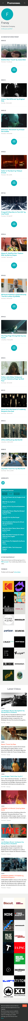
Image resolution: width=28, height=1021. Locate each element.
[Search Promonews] (25, 3)
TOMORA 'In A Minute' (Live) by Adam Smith (13, 809)
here (2, 1018)
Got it (24, 1005)
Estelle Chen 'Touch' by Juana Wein (13, 60)
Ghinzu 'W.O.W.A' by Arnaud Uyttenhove (13, 506)
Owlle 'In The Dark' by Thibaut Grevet (11, 172)
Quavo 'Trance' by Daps (8, 744)
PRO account (4, 562)
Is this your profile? (6, 29)
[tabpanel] (14, 524)
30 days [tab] (10, 493)
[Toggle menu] (3, 3)
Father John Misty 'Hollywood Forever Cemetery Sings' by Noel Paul (12, 379)
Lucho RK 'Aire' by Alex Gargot (10, 517)
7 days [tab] (4, 493)
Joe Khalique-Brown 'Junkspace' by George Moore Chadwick (12, 843)
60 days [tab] (17, 493)
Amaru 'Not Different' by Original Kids (13, 100)
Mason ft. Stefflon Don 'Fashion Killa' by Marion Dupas (12, 254)
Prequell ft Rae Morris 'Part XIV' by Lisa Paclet (13, 213)
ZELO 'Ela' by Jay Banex (8, 502)
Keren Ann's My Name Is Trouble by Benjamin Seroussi (13, 410)
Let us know (17, 572)
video (2, 708)
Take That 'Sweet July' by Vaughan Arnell (13, 497)
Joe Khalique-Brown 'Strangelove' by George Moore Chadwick (13, 711)
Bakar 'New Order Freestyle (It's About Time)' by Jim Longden (13, 535)
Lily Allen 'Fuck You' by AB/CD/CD (13, 468)
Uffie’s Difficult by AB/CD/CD (11, 440)
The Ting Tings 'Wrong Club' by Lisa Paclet (13, 337)
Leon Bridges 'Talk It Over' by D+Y (12, 776)
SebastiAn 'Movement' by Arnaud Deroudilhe (12, 130)
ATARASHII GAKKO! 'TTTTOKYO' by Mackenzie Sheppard (12, 876)
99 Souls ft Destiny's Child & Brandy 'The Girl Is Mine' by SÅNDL (13, 295)
